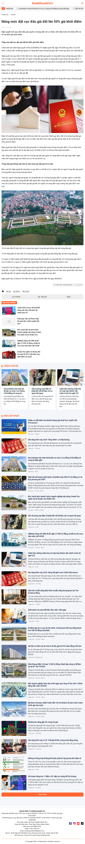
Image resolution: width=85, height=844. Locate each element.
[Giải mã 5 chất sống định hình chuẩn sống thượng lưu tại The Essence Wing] (14, 596)
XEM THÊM (42, 794)
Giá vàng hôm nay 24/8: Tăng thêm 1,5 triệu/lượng (49, 440)
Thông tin (37, 434)
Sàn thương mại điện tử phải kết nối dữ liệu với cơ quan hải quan (42, 391)
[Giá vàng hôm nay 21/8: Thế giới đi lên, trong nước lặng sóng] (14, 746)
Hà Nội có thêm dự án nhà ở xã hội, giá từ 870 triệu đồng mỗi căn (54, 646)
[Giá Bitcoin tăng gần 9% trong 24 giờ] (14, 728)
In (69, 297)
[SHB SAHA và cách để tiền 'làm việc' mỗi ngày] (14, 616)
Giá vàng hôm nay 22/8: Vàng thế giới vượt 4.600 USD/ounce (53, 572)
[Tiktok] (82, 823)
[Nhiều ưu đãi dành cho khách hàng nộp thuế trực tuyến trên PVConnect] (14, 426)
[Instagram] (74, 823)
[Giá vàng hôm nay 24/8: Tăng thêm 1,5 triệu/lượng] (14, 445)
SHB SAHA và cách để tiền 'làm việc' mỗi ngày (47, 610)
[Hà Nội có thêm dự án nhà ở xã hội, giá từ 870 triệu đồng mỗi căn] (14, 652)
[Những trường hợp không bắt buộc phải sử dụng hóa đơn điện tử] (14, 764)
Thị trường (37, 448)
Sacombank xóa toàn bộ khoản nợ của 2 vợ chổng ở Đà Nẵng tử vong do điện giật (28, 8)
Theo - (67, 285)
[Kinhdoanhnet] (42, 3)
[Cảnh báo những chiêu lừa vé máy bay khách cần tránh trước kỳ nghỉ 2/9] (70, 377)
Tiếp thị (37, 621)
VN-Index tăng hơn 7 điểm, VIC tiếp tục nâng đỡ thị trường (52, 776)
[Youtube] (78, 823)
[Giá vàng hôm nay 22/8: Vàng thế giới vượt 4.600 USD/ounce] (14, 578)
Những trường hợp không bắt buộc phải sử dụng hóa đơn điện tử (54, 758)
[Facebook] (70, 823)
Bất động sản (39, 657)
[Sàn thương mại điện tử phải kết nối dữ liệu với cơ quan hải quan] (43, 377)
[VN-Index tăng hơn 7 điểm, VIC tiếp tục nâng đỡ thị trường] (14, 782)
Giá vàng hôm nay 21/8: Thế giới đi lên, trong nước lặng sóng (53, 740)
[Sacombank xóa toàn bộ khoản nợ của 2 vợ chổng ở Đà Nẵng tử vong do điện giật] (15, 377)
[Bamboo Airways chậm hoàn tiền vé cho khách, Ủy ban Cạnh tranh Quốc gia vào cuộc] (14, 709)
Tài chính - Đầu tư (39, 490)
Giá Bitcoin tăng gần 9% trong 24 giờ (43, 722)
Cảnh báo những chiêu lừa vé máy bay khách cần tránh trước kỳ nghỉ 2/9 (70, 391)
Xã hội (4, 383)
